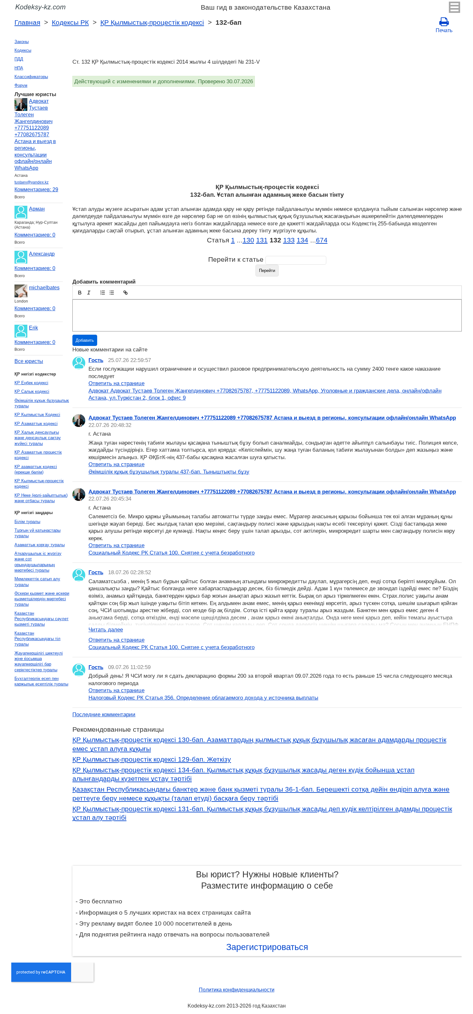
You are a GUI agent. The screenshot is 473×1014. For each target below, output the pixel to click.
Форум (20, 85)
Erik (33, 327)
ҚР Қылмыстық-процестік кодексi (152, 22)
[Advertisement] (265, 135)
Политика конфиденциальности (236, 989)
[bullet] (111, 292)
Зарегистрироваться (267, 947)
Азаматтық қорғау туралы (39, 544)
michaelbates (44, 287)
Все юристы (28, 361)
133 (289, 240)
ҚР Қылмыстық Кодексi (37, 414)
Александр (42, 254)
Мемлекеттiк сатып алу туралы (37, 581)
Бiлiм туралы (27, 521)
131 (262, 240)
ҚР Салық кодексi (31, 391)
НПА (18, 68)
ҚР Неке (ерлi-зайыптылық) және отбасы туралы (41, 498)
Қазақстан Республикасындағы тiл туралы (37, 639)
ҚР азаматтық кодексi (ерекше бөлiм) (35, 469)
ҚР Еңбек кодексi (31, 382)
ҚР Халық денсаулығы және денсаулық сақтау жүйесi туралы (37, 438)
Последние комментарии (103, 714)
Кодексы (22, 50)
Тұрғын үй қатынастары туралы (37, 533)
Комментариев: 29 (36, 189)
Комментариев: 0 (34, 235)
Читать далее (105, 629)
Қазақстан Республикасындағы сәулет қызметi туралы (41, 619)
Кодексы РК (70, 22)
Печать (444, 30)
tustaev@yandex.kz (31, 182)
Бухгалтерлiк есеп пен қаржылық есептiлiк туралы (41, 681)
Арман (37, 209)
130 (248, 240)
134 (302, 240)
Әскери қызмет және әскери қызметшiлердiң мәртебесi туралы (41, 599)
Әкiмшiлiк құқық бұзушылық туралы (41, 403)
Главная (27, 22)
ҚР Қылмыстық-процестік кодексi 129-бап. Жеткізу (151, 759)
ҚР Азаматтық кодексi (36, 423)
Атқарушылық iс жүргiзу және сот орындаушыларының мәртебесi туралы (37, 562)
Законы (21, 41)
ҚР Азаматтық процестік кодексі (38, 455)
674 (322, 240)
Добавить (85, 340)
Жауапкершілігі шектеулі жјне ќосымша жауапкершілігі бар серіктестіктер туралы (38, 661)
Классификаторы (31, 76)
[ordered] (102, 292)
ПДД (18, 59)
